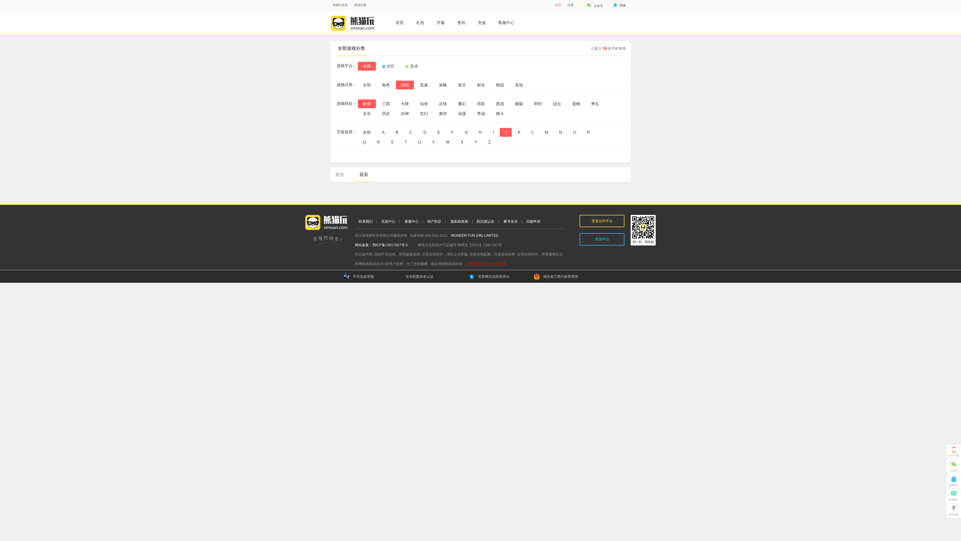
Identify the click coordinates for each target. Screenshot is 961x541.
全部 (367, 66)
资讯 (461, 23)
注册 (571, 5)
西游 (500, 104)
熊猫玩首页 (340, 5)
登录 (558, 5)
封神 (405, 113)
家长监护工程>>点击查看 (486, 264)
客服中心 (506, 23)
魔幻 (462, 104)
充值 (482, 23)
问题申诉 (533, 221)
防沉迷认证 (485, 221)
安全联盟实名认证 (419, 277)
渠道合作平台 (602, 221)
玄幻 (424, 113)
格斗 (500, 113)
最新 (363, 174)
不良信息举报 (363, 277)
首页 (400, 23)
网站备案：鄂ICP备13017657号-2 (381, 245)
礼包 (420, 23)
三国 (386, 104)
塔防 (481, 104)
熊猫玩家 (360, 5)
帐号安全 (511, 221)
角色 (386, 85)
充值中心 (388, 221)
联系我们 (366, 221)
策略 (443, 85)
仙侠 (424, 104)
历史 (386, 113)
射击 (481, 85)
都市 (443, 113)
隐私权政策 (459, 221)
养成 (481, 113)
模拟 (500, 85)
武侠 (443, 104)
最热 (339, 174)
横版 (519, 104)
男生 (595, 104)
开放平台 (602, 239)
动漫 (462, 113)
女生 (367, 113)
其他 (519, 85)
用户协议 (434, 221)
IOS (390, 66)
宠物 (576, 104)
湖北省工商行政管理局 (560, 277)
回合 (557, 104)
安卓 (414, 66)
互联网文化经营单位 (494, 277)
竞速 (424, 85)
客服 (619, 5)
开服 (441, 23)
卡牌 (405, 104)
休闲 (405, 85)
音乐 (462, 85)
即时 (538, 104)
